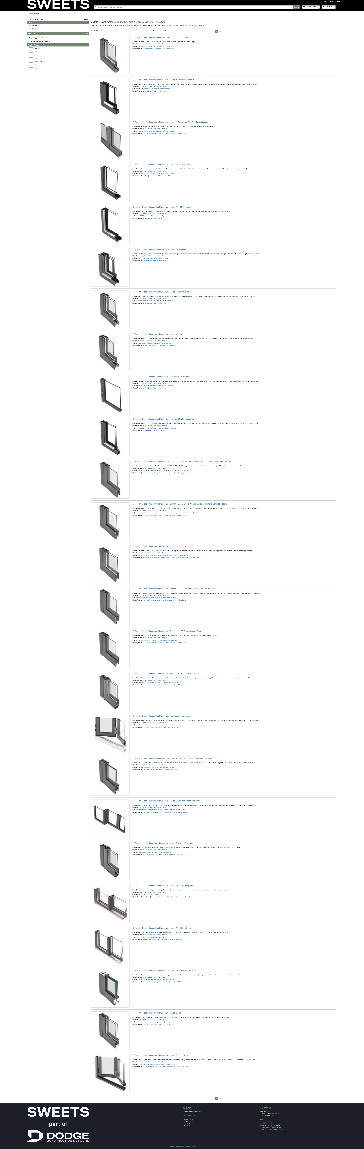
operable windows (159, 339)
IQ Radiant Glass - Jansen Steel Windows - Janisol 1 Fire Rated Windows (155, 86)
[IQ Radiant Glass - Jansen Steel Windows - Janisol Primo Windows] (99, 350)
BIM (12, 55)
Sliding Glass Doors (149, 1072)
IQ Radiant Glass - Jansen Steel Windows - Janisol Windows (150, 378)
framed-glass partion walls (157, 534)
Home (325, 1)
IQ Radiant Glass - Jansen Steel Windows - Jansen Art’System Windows (155, 476)
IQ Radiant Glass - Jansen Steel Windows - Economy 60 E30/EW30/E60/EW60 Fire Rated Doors (165, 671)
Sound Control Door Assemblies (181, 633)
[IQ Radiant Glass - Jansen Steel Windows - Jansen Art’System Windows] (99, 497)
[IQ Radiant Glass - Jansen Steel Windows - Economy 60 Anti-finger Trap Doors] (99, 789)
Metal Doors (150, 877)
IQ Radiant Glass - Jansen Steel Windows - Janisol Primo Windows (152, 329)
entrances (134, 1021)
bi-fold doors (135, 826)
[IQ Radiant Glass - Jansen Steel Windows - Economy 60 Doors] (99, 643)
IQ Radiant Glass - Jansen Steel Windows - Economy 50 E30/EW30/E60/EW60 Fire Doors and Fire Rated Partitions (173, 524)
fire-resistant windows (155, 95)
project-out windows (163, 192)
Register (338, 1)
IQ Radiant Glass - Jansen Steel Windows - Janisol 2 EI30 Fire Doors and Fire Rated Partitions (164, 866)
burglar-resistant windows (139, 192)
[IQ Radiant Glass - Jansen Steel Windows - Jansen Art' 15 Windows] (99, 448)
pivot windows (152, 192)
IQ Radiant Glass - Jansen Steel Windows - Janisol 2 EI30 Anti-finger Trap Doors (158, 914)
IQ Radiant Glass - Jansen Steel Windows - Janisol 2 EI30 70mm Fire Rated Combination (162, 134)
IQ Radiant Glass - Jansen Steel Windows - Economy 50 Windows (152, 37)
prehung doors (176, 631)
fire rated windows (142, 95)
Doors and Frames (140, 146)
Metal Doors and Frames (154, 975)
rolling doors (161, 826)
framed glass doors (137, 924)
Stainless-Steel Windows (148, 49)
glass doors (147, 729)
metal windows (135, 46)
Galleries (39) (15, 61)
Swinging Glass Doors (177, 536)
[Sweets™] (58, 4)
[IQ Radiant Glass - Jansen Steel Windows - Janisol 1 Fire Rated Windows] (99, 107)
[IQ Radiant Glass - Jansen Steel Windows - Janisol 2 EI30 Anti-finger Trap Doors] (99, 935)
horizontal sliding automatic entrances (155, 924)
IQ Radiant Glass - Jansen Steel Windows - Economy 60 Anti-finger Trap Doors (157, 768)
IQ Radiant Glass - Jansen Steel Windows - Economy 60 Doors (151, 622)
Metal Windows (145, 97)
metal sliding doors (157, 972)
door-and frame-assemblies (139, 534)
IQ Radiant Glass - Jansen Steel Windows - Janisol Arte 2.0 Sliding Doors (155, 1012)
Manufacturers (12, 29)
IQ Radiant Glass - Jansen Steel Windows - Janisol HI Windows (151, 281)
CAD (12, 51)
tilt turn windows (146, 46)
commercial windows (144, 241)
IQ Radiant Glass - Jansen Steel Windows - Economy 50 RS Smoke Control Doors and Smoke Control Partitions (171, 573)
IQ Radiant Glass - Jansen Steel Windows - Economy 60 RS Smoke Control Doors (159, 719)
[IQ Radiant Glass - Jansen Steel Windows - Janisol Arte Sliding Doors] (99, 1082)
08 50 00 (134, 241)
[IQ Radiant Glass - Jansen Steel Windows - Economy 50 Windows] (99, 58)
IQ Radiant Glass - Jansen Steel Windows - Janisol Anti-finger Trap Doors (155, 963)
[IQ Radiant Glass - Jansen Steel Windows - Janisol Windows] (99, 399)
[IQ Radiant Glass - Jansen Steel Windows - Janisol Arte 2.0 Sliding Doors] (99, 1033)
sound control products (158, 436)
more (186, 25)
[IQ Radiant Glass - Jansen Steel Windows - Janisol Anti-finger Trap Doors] (99, 984)
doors (133, 144)
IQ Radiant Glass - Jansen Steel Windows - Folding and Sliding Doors (153, 817)
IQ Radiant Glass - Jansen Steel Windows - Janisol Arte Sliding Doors (153, 1061)
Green (13, 68)
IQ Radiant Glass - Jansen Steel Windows (146, 44)
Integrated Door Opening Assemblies (158, 146)
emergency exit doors (158, 144)
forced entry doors (136, 729)
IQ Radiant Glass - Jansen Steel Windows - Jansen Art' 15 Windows (153, 427)
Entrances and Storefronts (171, 975)
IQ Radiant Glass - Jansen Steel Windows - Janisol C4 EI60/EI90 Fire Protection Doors (161, 1109)
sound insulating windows (159, 485)
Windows (137, 49)
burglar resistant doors (138, 875)
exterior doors (135, 777)
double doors (162, 875)
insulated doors (172, 924)
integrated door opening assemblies (176, 582)
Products (10, 25)
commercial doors (151, 875)
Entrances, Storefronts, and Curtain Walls (167, 926)
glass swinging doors (147, 777)
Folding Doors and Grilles (163, 828)
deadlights (154, 241)
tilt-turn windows (157, 46)
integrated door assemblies (174, 534)
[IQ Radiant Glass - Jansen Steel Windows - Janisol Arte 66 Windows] (99, 253)
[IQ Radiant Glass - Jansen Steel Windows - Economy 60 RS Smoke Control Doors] (99, 740)
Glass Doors (174, 146)
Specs (13, 58)
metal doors (146, 972)
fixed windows (155, 290)
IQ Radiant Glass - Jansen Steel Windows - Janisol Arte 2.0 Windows (153, 183)
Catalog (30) (14, 48)
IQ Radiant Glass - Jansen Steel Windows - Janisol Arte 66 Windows (153, 232)
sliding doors (151, 1070)
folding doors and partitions (148, 826)
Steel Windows (161, 49)
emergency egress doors (143, 144)
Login (331, 1)
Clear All (71, 19)
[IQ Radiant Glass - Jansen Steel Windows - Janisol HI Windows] (99, 302)
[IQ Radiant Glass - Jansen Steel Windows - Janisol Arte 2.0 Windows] (99, 204)
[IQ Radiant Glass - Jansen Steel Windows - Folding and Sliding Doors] (99, 838)
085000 (133, 95)
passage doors (153, 680)
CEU (12, 65)
